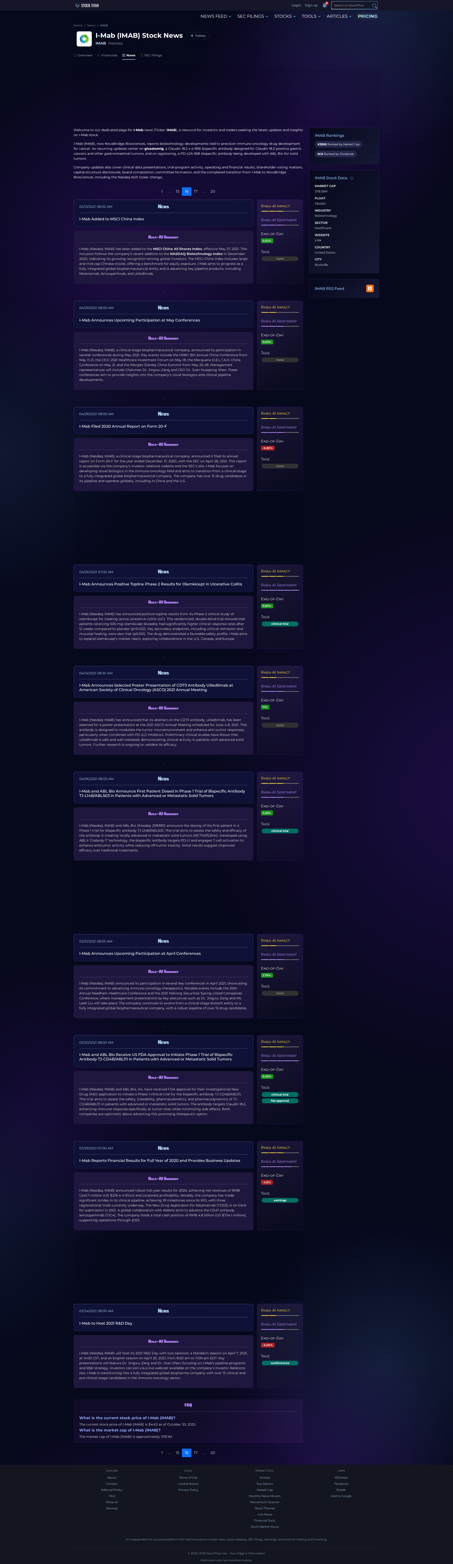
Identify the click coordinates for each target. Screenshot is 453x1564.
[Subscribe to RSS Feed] (370, 288)
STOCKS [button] (283, 16)
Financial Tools (264, 1520)
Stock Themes (265, 1508)
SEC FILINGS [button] (250, 16)
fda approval (280, 1100)
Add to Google (341, 1496)
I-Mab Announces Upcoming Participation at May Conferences (139, 320)
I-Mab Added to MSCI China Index (111, 219)
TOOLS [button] (309, 16)
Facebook (341, 1483)
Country (322, 247)
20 (212, 191)
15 (177, 191)
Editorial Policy (111, 1490)
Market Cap (325, 186)
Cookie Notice (188, 1483)
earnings (280, 1200)
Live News (265, 1514)
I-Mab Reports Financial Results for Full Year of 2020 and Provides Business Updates (159, 1160)
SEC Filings (153, 55)
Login (296, 5)
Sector (321, 223)
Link (318, 240)
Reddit (341, 1490)
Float (320, 198)
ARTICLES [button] (337, 16)
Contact (112, 1483)
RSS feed (341, 1477)
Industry (323, 210)
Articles (265, 1477)
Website (322, 235)
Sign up (311, 5)
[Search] (375, 5)
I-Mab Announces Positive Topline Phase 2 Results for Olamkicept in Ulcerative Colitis (160, 584)
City (318, 259)
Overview (85, 55)
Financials (109, 55)
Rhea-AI (112, 1502)
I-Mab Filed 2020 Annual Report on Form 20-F (123, 426)
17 (195, 191)
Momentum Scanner (265, 1502)
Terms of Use (188, 1477)
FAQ (112, 1496)
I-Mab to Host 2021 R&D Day (105, 1323)
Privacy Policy (188, 1490)
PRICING (368, 16)
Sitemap (112, 1508)
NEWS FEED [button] (214, 16)
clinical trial (280, 624)
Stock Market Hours (265, 1526)
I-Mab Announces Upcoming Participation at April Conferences (140, 953)
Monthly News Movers (265, 1496)
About (111, 1477)
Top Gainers (264, 1483)
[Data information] (351, 178)
